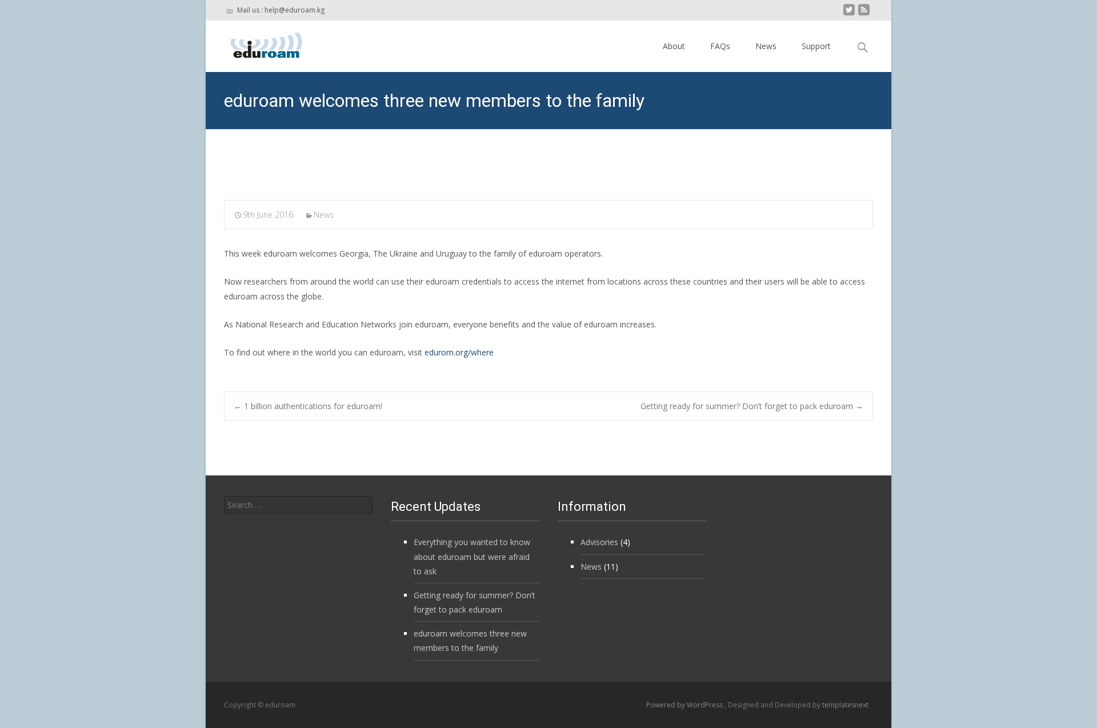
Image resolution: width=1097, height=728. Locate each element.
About (674, 46)
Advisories (599, 542)
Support (816, 46)
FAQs (720, 46)
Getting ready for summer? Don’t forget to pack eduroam (751, 406)
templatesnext (845, 705)
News (765, 46)
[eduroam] (257, 43)
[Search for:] (298, 504)
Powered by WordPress (685, 705)
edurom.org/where (459, 352)
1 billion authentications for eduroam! (308, 406)
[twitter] (849, 14)
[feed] (864, 14)
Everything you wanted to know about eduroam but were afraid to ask (472, 556)
